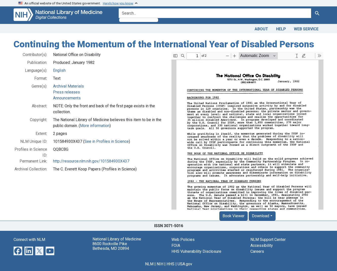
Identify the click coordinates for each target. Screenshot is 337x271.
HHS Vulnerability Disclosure (196, 251)
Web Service (306, 29)
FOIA (175, 245)
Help (281, 29)
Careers (257, 251)
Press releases (66, 92)
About (261, 29)
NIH (160, 264)
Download (260, 216)
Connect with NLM (29, 239)
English (59, 70)
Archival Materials (68, 86)
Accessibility (261, 245)
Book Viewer (233, 216)
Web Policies (183, 239)
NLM (149, 264)
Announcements (67, 98)
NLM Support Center (268, 239)
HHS (170, 264)
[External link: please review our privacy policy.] (18, 250)
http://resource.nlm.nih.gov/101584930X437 (91, 161)
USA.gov (185, 264)
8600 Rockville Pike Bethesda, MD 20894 (111, 246)
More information (95, 125)
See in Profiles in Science (106, 141)
